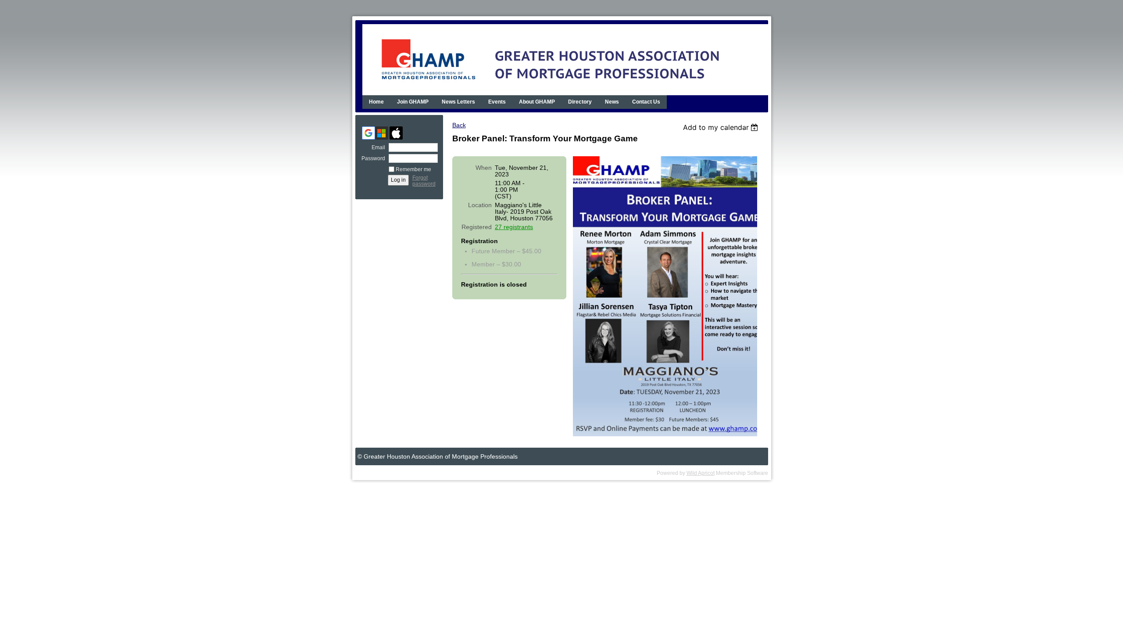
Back (459, 125)
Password (371, 158)
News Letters (458, 102)
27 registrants (514, 227)
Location (480, 205)
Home (376, 102)
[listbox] (722, 127)
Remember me (413, 169)
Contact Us (646, 102)
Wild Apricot (701, 473)
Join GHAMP (413, 102)
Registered (476, 227)
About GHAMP (537, 102)
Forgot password (424, 181)
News (612, 102)
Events (497, 102)
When (484, 168)
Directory (580, 102)
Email (376, 147)
